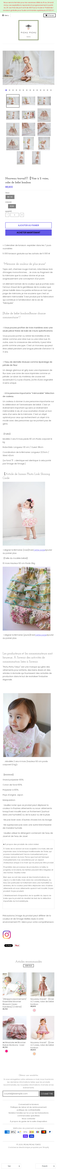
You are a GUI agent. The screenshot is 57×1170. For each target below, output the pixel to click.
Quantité (8, 211)
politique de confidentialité (28, 1110)
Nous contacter (28, 1118)
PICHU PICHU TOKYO (32, 1144)
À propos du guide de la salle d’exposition (28, 1121)
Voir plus (28, 966)
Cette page (39, 549)
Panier (51, 15)
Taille (7, 193)
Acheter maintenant (28, 232)
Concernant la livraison (28, 1104)
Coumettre (47, 1093)
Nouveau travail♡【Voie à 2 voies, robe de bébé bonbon (42, 1002)
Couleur (8, 202)
